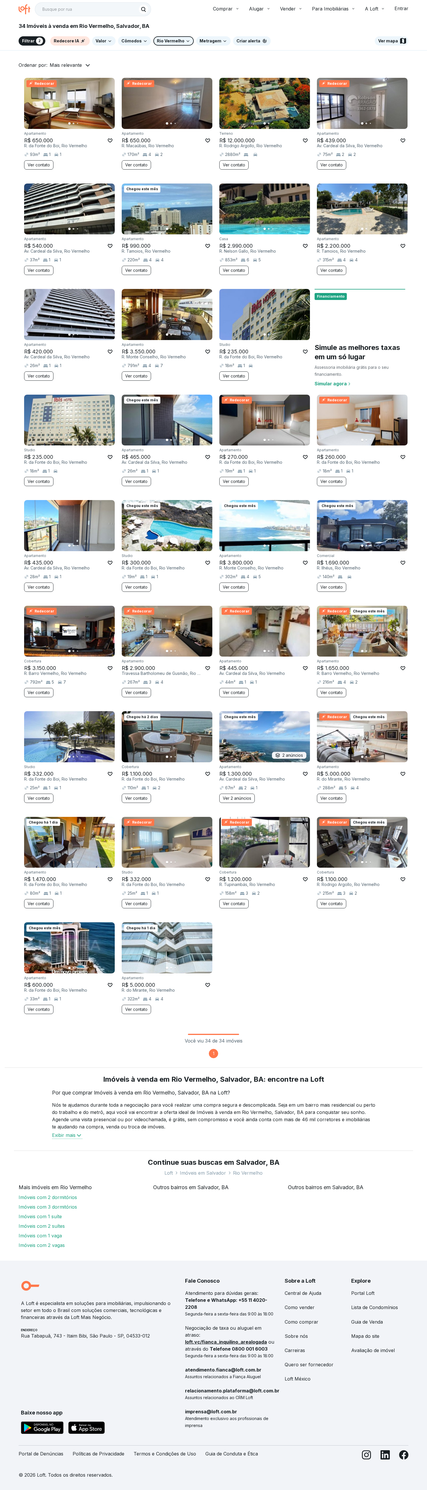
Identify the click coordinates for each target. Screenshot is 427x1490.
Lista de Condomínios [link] (374, 1307)
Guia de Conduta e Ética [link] (231, 1454)
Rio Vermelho (248, 1173)
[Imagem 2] (73, 123)
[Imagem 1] (69, 123)
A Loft (371, 9)
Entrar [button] (401, 8)
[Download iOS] (86, 1428)
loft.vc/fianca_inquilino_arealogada (226, 1342)
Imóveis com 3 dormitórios (48, 1207)
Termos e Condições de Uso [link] (165, 1454)
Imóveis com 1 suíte (40, 1216)
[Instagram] (366, 1456)
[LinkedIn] (385, 1456)
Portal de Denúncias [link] (41, 1454)
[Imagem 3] (77, 123)
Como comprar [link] (301, 1322)
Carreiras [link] (295, 1350)
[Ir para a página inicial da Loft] (27, 9)
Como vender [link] (300, 1307)
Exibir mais (64, 1135)
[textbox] (93, 9)
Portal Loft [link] (362, 1293)
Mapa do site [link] (365, 1336)
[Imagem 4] (81, 123)
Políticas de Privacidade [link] (98, 1454)
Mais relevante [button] (66, 65)
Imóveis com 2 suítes (42, 1226)
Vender (288, 9)
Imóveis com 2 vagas (42, 1245)
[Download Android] (42, 1428)
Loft (168, 1173)
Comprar (223, 9)
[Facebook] (403, 1456)
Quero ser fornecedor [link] (309, 1364)
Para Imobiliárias (330, 9)
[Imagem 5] (85, 123)
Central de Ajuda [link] (303, 1293)
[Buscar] (143, 9)
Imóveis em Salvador (203, 1173)
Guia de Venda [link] (367, 1322)
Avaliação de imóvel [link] (373, 1350)
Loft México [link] (298, 1379)
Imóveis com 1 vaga (40, 1236)
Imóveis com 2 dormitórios (48, 1197)
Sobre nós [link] (296, 1336)
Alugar (256, 9)
